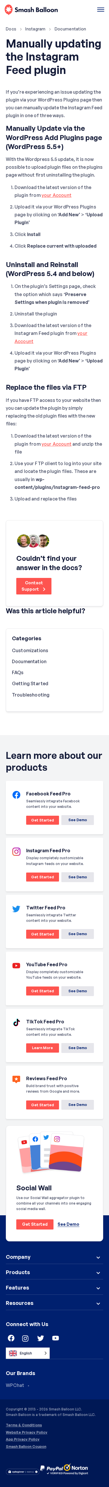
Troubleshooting (30, 695)
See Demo (77, 820)
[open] (100, 10)
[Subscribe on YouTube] (55, 1338)
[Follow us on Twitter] (40, 1338)
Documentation (70, 28)
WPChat (15, 1385)
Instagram (35, 28)
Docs (11, 28)
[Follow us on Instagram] (25, 1338)
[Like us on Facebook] (10, 1338)
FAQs (18, 672)
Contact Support (32, 586)
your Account (57, 195)
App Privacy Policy (23, 1439)
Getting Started (30, 683)
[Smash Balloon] (31, 10)
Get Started (40, 821)
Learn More (39, 1048)
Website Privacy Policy (26, 1432)
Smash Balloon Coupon (26, 1447)
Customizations (30, 650)
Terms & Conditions (24, 1425)
